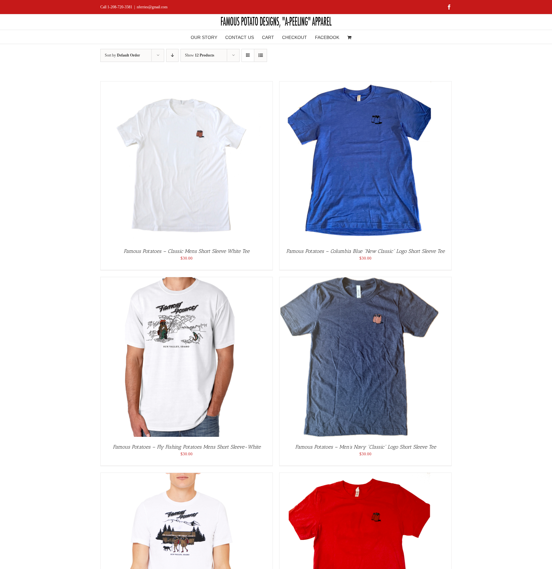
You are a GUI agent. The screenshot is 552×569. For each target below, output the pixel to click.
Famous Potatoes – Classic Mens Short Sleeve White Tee (186, 251)
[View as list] (260, 55)
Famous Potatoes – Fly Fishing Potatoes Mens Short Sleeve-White (187, 447)
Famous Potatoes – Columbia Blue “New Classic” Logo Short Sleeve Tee (365, 251)
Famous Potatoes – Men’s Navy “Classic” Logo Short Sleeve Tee (365, 447)
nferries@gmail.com (152, 7)
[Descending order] (172, 55)
